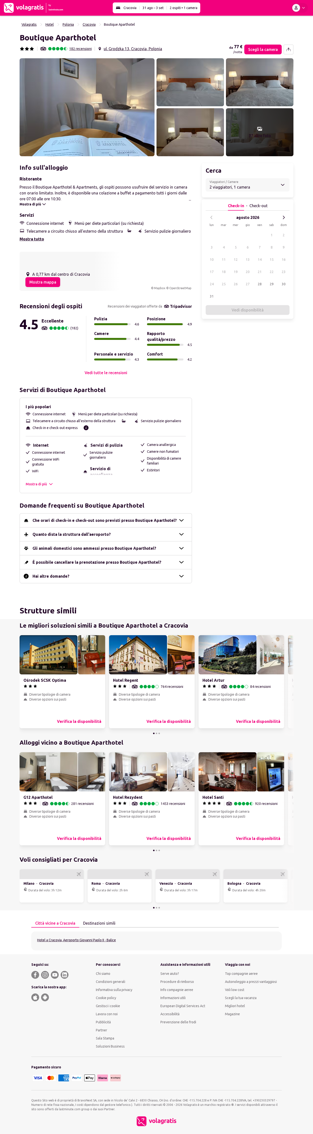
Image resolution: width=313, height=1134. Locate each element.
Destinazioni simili (99, 923)
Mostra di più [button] (36, 484)
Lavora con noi (107, 1014)
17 (212, 272)
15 (272, 260)
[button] (87, 107)
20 (248, 272)
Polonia (68, 24)
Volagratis (29, 24)
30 (284, 284)
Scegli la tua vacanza (241, 998)
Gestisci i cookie (108, 1006)
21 (260, 272)
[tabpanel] (156, 940)
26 (236, 284)
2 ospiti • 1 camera (183, 8)
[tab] (55, 923)
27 (248, 284)
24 (212, 284)
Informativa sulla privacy (114, 990)
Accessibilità (169, 1014)
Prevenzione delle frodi (178, 1022)
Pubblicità (103, 1022)
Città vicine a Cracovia (55, 923)
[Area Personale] (299, 8)
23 (284, 272)
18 (224, 272)
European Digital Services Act (182, 1006)
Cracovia (129, 8)
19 (236, 272)
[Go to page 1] (154, 733)
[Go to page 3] (159, 733)
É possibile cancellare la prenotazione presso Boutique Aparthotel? (97, 562)
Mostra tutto (32, 239)
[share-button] (288, 49)
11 (224, 260)
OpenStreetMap (180, 288)
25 (224, 284)
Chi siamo (103, 974)
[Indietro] (211, 217)
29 (272, 284)
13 (248, 260)
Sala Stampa (105, 1038)
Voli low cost (234, 990)
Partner (101, 1030)
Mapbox (159, 288)
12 (236, 260)
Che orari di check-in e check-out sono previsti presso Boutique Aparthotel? (105, 520)
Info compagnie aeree (176, 990)
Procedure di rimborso (177, 982)
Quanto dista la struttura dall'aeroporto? (72, 534)
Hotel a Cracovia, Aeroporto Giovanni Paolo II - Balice (76, 940)
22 (272, 272)
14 (260, 260)
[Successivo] (284, 217)
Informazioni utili (173, 998)
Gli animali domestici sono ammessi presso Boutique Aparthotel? (94, 548)
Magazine (232, 1014)
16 (284, 260)
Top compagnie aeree (241, 974)
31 (212, 296)
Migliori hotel (235, 1006)
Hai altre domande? (51, 576)
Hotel (49, 24)
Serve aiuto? (169, 974)
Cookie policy (106, 998)
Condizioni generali (110, 982)
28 (260, 284)
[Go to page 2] (156, 733)
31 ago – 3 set (153, 8)
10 (212, 260)
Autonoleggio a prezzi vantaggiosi (251, 982)
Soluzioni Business (110, 1046)
